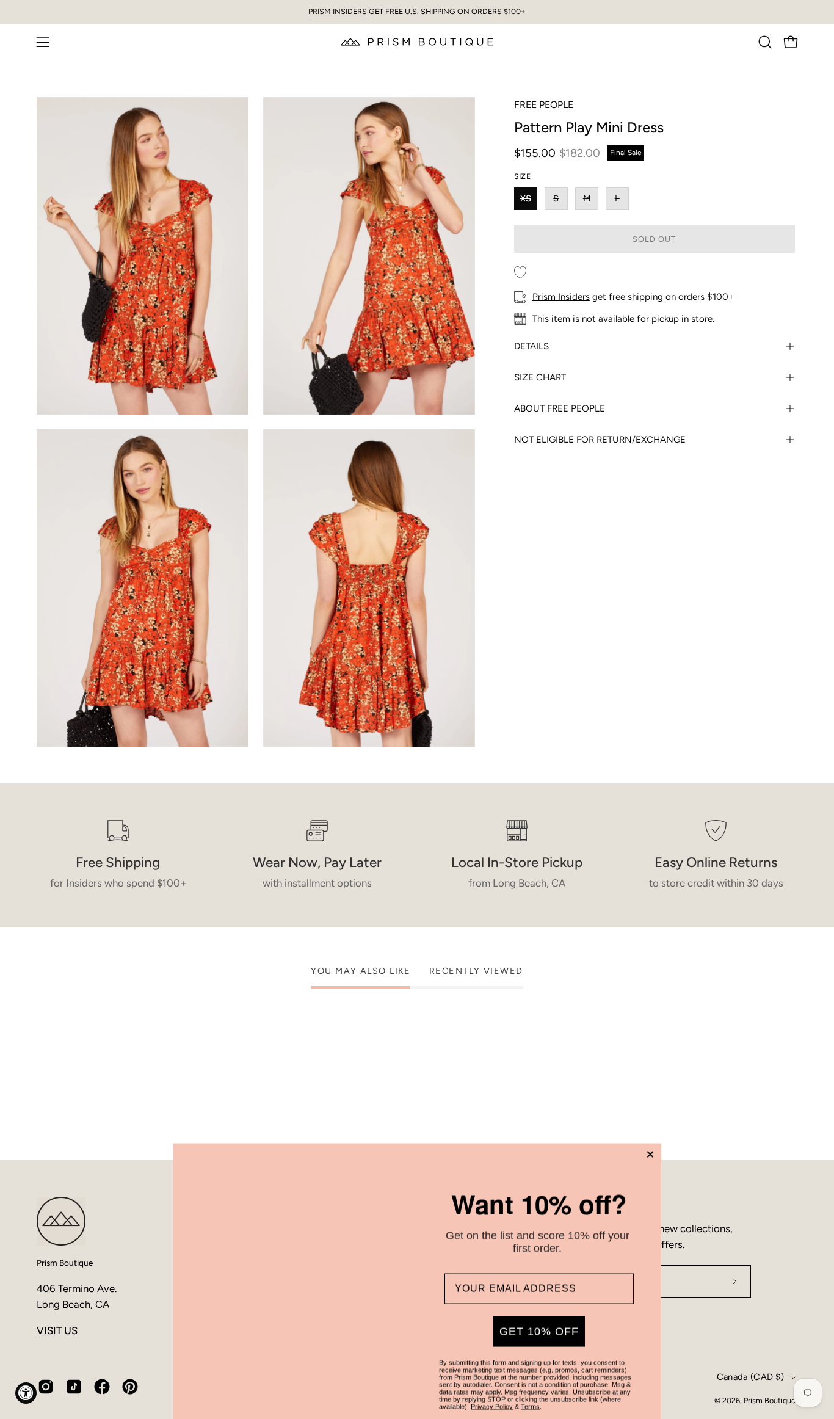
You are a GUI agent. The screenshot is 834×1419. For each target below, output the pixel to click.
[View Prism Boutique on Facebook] (102, 1386)
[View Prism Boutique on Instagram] (46, 1386)
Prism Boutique (65, 1263)
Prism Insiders (561, 296)
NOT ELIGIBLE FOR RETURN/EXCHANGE (600, 439)
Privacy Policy (492, 1370)
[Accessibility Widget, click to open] (26, 1393)
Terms (530, 1370)
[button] (765, 42)
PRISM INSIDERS (337, 11)
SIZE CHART (540, 377)
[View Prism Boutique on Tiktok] (74, 1386)
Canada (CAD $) (750, 1376)
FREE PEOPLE (543, 105)
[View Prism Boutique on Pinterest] (130, 1386)
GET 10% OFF (539, 1296)
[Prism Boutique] (417, 42)
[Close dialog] (650, 1118)
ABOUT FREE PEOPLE (559, 408)
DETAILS (531, 346)
